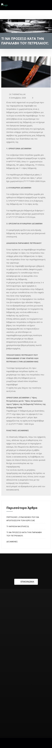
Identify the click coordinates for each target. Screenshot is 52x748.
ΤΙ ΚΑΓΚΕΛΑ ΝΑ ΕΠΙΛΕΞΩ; (17, 526)
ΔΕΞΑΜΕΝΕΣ (12, 541)
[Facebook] (47, 5)
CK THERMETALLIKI (17, 94)
